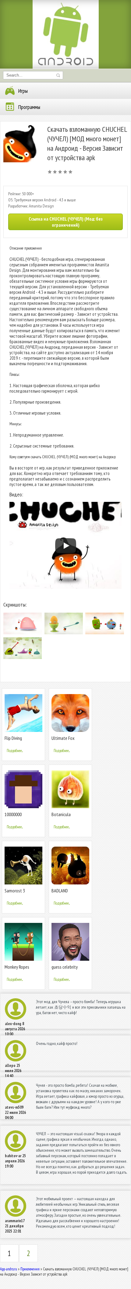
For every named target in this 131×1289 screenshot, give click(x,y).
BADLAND (59, 891)
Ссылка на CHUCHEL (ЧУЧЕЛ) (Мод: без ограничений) (66, 222)
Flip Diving (13, 738)
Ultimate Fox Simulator (63, 740)
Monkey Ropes (17, 967)
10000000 (13, 814)
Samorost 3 (15, 891)
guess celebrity (64, 967)
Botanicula (61, 814)
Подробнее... (15, 750)
